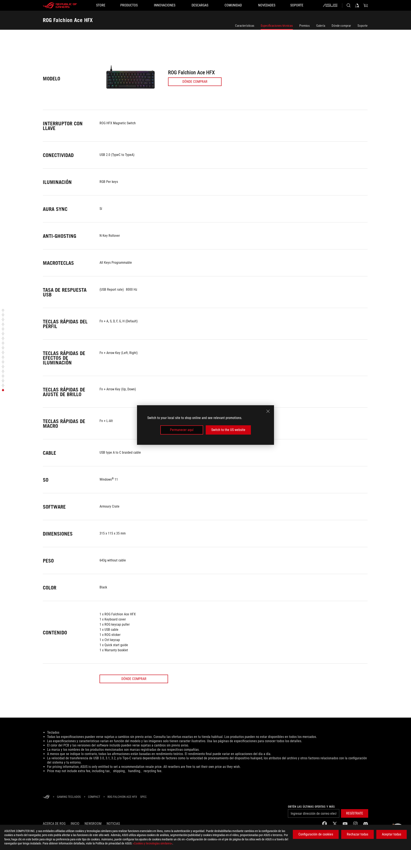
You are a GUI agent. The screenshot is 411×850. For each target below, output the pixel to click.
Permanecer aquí (182, 430)
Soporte (362, 26)
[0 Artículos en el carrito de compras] (365, 5)
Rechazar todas (357, 834)
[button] (4, 310)
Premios (304, 26)
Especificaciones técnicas (277, 26)
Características (244, 26)
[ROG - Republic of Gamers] (60, 5)
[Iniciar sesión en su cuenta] (357, 5)
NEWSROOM (93, 824)
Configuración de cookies (315, 834)
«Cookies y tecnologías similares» (152, 843)
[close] (268, 411)
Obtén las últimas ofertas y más (311, 806)
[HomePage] (46, 797)
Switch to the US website (228, 430)
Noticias (113, 824)
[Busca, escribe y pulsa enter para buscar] (348, 5)
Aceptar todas (391, 834)
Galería (320, 26)
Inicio (75, 824)
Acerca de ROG (54, 824)
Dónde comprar (341, 26)
